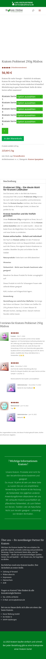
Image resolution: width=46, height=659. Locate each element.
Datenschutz (8, 580)
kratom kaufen (17, 641)
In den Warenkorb (13, 138)
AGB (4, 583)
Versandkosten (19, 156)
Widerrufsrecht (9, 574)
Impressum (7, 577)
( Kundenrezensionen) (19, 67)
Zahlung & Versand (10, 572)
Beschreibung (9, 181)
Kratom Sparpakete (35, 159)
